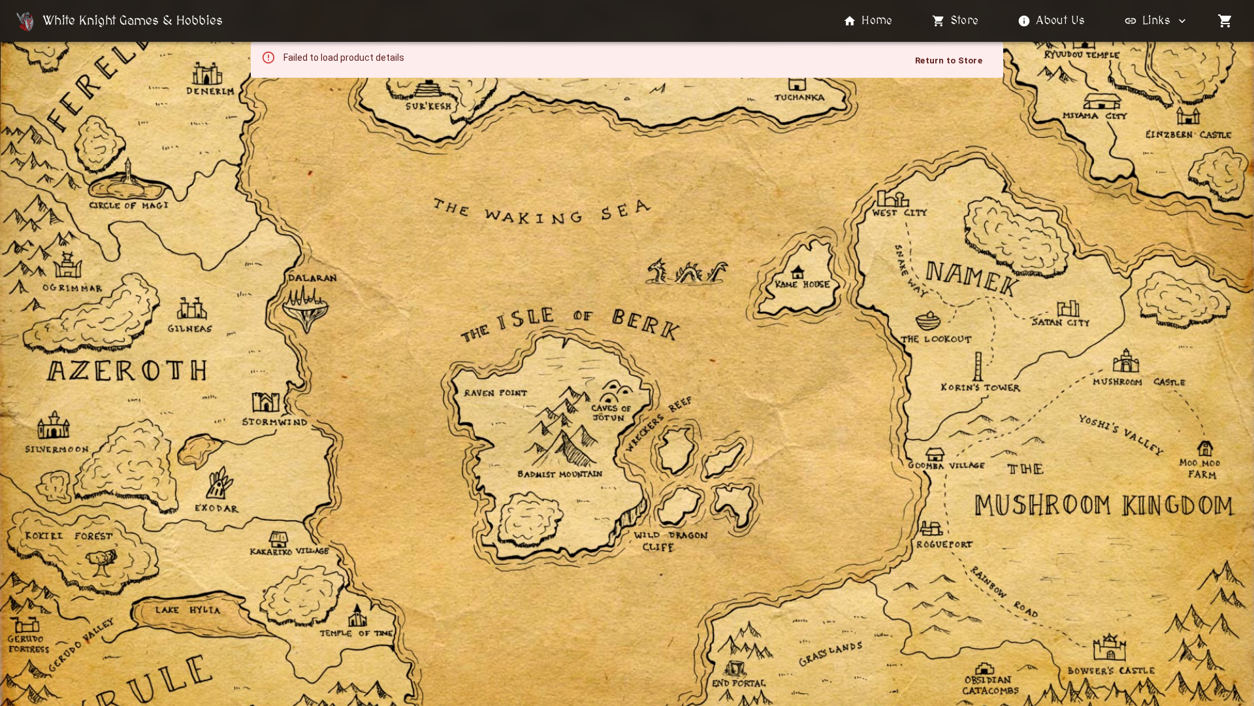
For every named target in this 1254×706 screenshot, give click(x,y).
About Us (1060, 20)
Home (876, 20)
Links (1156, 20)
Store (964, 20)
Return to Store (948, 60)
